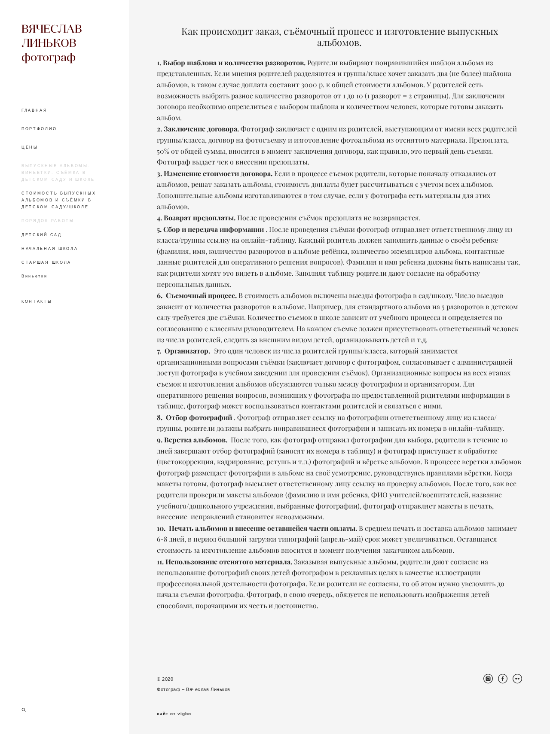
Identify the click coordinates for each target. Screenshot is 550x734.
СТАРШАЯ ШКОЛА (46, 262)
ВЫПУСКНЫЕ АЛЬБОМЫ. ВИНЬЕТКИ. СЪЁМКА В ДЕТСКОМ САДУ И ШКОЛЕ (58, 173)
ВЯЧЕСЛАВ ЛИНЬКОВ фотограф (51, 42)
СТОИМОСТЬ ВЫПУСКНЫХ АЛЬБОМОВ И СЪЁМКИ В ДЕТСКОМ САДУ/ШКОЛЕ (58, 200)
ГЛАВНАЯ (34, 110)
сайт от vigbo (174, 714)
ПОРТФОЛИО (39, 129)
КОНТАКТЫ (36, 301)
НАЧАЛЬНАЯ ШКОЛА (49, 249)
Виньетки (34, 276)
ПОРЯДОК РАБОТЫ (47, 221)
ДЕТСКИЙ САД (41, 235)
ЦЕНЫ (29, 147)
